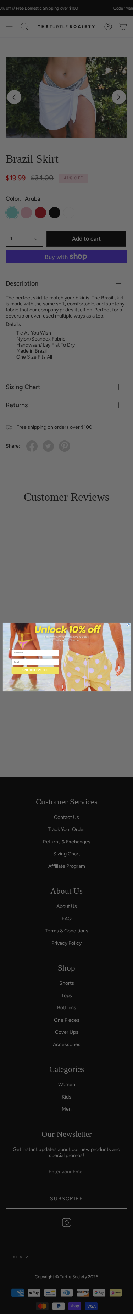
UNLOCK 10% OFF (35, 670)
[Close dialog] (128, 625)
